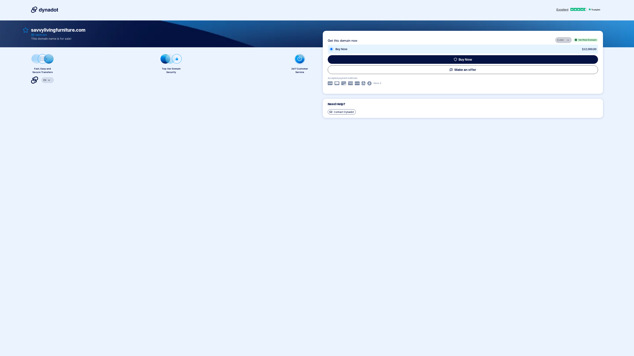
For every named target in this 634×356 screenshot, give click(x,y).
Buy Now (465, 59)
